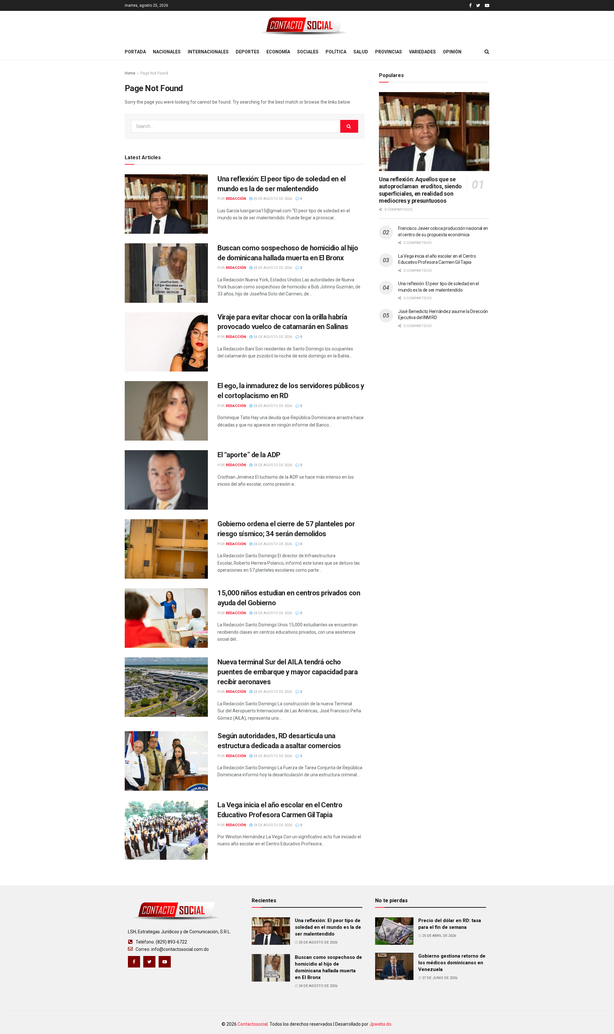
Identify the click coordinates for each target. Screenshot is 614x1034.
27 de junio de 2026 (439, 978)
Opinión (452, 51)
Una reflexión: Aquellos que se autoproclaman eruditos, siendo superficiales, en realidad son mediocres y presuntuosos (420, 190)
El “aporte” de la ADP (248, 455)
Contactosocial (253, 1024)
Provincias (388, 51)
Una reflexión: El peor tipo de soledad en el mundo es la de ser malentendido (328, 927)
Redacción (236, 199)
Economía (278, 51)
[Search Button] (349, 126)
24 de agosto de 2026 (272, 268)
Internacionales (208, 51)
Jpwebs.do (380, 1024)
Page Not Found (154, 73)
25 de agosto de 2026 (272, 199)
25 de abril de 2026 (438, 936)
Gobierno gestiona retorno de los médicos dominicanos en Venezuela (451, 962)
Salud (360, 51)
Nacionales (167, 51)
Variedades (422, 51)
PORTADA (135, 51)
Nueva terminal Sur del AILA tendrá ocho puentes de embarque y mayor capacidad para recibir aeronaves (287, 672)
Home (130, 73)
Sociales (308, 51)
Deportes (247, 51)
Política (336, 51)
